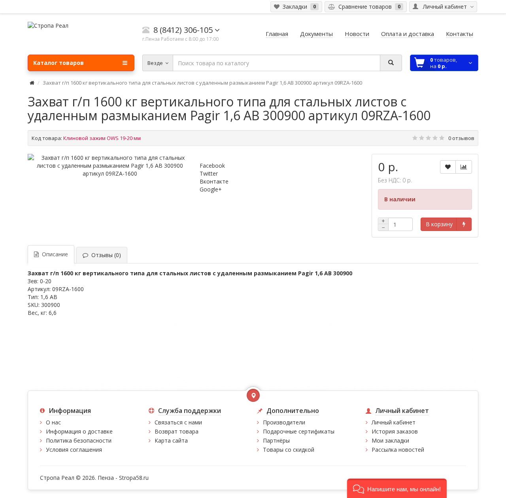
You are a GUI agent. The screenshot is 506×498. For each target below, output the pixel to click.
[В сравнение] (463, 167)
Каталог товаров (58, 62)
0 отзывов (461, 138)
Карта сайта (171, 440)
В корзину (439, 224)
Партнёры (276, 440)
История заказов (395, 431)
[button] (397, 488)
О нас (53, 422)
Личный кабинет (393, 422)
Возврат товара (176, 431)
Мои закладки (390, 440)
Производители (284, 422)
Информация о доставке (79, 431)
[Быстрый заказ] (464, 224)
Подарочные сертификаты (298, 431)
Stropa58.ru (134, 477)
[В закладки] (448, 167)
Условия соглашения (74, 449)
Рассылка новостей (398, 449)
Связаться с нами (178, 422)
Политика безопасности (78, 440)
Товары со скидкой (288, 449)
